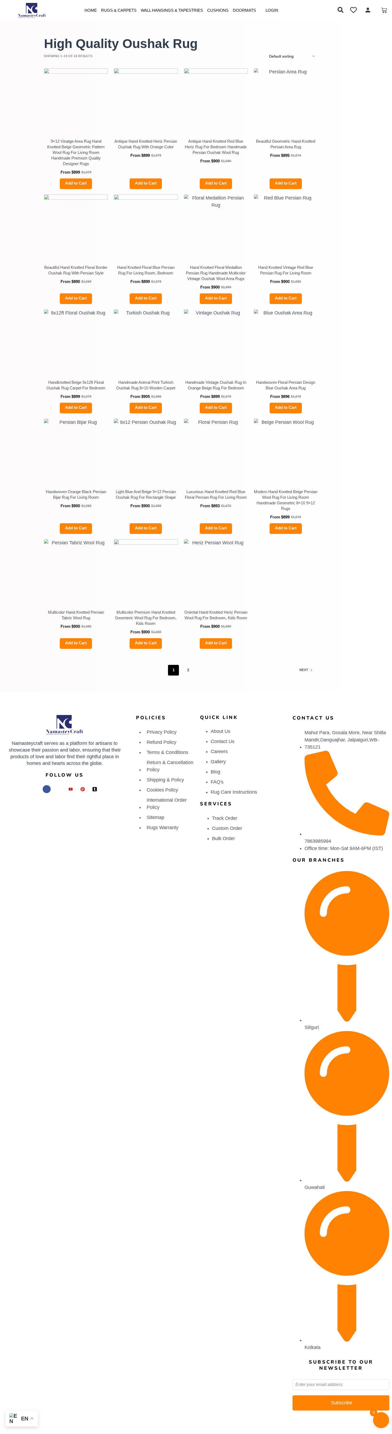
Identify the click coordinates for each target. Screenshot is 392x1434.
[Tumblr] (95, 789)
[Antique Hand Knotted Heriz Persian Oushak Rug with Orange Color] (146, 100)
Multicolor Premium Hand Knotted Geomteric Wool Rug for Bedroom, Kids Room (146, 618)
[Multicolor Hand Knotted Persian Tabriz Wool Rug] (76, 571)
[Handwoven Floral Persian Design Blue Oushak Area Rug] (286, 341)
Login (272, 10)
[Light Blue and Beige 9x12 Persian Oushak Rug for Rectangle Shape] (146, 450)
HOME (91, 10)
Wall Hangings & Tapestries (172, 10)
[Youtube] (71, 789)
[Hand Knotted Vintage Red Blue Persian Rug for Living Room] (286, 226)
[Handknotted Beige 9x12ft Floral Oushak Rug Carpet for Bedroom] (76, 341)
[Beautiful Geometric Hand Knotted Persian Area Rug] (286, 100)
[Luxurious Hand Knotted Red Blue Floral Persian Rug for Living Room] (216, 450)
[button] (340, 10)
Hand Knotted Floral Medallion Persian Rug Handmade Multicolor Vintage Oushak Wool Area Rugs (216, 273)
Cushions (218, 10)
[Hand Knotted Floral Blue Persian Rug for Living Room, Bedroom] (146, 226)
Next (303, 670)
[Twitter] (59, 789)
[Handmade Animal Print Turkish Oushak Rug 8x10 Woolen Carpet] (146, 341)
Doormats (244, 10)
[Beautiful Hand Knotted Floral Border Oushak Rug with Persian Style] (76, 226)
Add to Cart (76, 183)
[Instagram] (35, 789)
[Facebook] (47, 789)
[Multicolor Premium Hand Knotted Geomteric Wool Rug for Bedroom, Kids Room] (146, 571)
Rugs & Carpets (119, 10)
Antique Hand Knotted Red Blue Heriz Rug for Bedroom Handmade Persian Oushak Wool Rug (216, 147)
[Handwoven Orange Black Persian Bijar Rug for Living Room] (76, 450)
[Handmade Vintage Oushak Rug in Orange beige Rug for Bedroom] (216, 341)
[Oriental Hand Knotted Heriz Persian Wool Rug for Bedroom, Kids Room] (216, 571)
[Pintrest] (83, 789)
